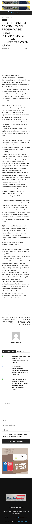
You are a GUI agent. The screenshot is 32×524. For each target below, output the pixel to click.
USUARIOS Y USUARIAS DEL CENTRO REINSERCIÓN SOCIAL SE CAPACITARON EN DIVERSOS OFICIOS (23, 321)
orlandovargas (16, 342)
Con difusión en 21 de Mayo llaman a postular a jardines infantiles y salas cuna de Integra (8, 320)
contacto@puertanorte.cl (20, 517)
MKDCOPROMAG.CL (22, 522)
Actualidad (9, 17)
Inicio (3, 17)
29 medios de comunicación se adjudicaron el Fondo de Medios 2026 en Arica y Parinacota (20, 371)
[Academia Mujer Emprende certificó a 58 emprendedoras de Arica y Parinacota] (6, 358)
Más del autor (20, 351)
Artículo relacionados (9, 351)
